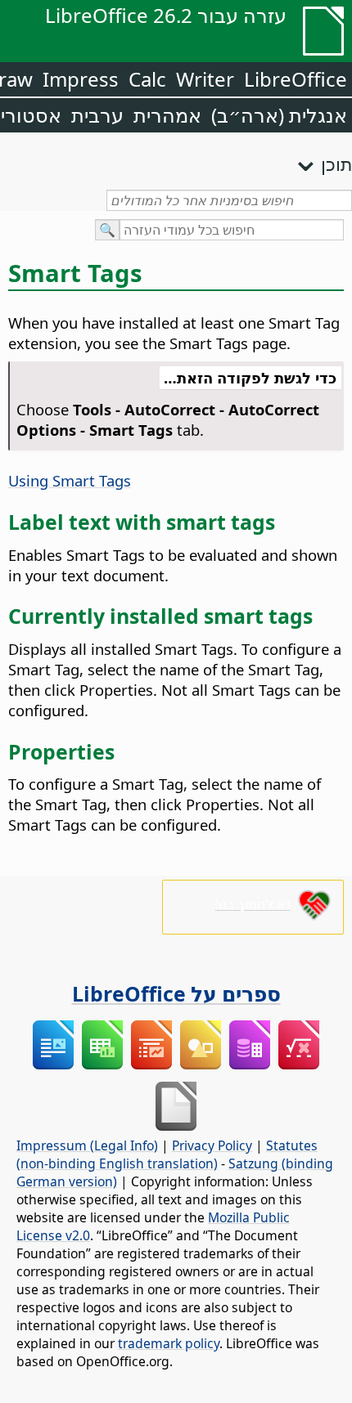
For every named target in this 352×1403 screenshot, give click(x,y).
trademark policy (168, 1343)
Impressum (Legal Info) (87, 1145)
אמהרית (167, 114)
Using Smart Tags (69, 480)
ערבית (97, 114)
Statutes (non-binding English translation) (167, 1154)
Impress (81, 78)
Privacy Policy (212, 1145)
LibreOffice (295, 78)
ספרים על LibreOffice (176, 993)
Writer (205, 78)
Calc (147, 78)
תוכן (336, 163)
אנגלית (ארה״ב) (279, 114)
